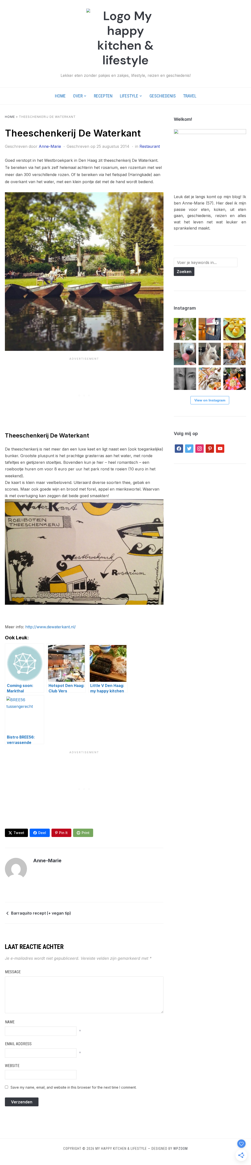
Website (12, 1065)
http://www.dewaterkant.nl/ (50, 626)
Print (85, 833)
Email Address (18, 1044)
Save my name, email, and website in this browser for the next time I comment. (74, 1087)
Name (9, 1022)
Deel (42, 833)
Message (13, 972)
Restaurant (149, 146)
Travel (189, 95)
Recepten (103, 95)
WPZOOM (180, 1149)
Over (78, 95)
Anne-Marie (50, 146)
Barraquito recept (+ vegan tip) (41, 913)
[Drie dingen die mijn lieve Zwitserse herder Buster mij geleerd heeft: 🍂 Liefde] (210, 354)
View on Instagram (209, 400)
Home (60, 95)
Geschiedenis (163, 95)
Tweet (18, 833)
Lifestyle (129, 95)
